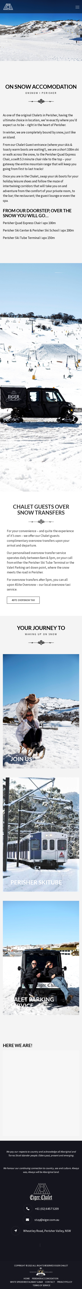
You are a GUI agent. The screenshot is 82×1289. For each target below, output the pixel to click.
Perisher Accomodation (45, 1278)
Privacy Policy (64, 1281)
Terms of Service (41, 1285)
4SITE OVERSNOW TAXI (23, 600)
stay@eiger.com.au (47, 1220)
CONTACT (50, 1281)
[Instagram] (41, 1245)
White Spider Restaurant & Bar (26, 1281)
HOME (27, 1278)
